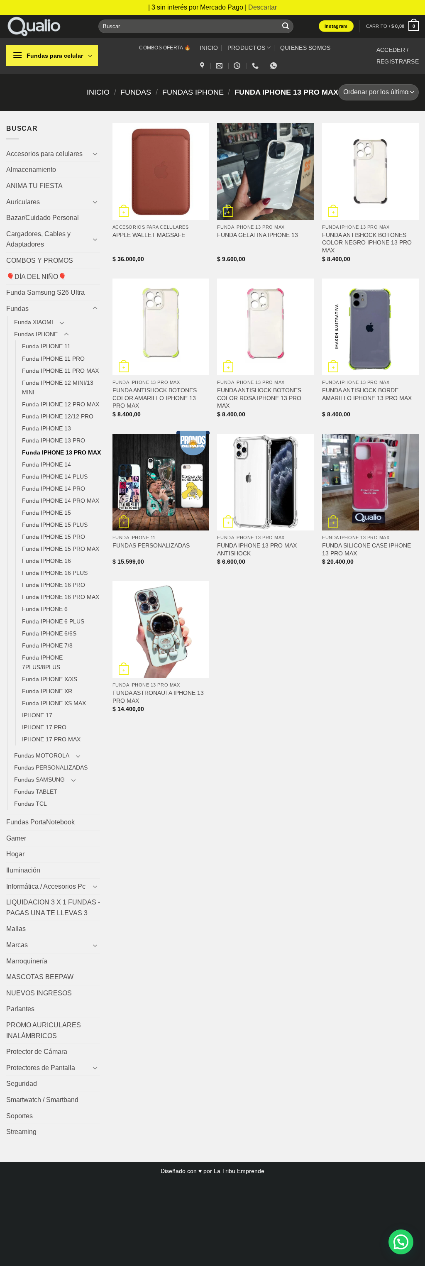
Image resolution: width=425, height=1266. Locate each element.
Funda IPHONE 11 (46, 346)
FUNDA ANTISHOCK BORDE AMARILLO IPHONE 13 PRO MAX (367, 394)
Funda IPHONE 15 (46, 512)
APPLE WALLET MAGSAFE (148, 235)
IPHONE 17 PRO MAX (51, 739)
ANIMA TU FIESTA (34, 185)
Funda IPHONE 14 (46, 464)
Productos (246, 47)
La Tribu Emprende (239, 1171)
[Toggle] (95, 154)
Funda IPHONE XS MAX (54, 703)
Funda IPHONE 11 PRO (53, 358)
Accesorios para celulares (44, 153)
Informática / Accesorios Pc (45, 886)
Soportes (19, 1115)
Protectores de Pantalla (40, 1067)
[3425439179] (256, 66)
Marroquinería (26, 961)
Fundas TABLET (35, 791)
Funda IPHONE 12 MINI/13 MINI (57, 387)
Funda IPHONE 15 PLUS (55, 524)
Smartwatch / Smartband (42, 1099)
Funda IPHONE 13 (46, 428)
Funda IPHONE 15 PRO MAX (60, 548)
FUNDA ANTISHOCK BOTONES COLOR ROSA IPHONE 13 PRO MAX (259, 398)
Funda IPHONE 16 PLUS (55, 572)
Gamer (16, 838)
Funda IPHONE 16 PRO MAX (60, 597)
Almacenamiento (31, 169)
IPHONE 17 (37, 715)
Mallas (16, 928)
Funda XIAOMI (33, 322)
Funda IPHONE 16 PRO (53, 585)
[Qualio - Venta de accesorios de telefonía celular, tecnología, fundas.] (46, 26)
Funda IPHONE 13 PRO (53, 440)
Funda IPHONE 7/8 (47, 645)
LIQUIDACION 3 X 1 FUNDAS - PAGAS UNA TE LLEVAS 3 (53, 908)
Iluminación (23, 870)
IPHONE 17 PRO (44, 727)
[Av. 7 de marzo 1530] (203, 66)
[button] (392, 26)
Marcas (17, 944)
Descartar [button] (262, 7)
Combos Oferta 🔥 (165, 48)
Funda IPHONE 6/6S (49, 633)
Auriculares (23, 201)
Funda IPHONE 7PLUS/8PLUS (42, 662)
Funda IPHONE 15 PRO (53, 536)
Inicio (209, 47)
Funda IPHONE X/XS (49, 679)
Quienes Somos (305, 47)
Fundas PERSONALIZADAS (51, 767)
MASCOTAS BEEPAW (39, 976)
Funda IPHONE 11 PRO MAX (60, 370)
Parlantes (20, 1008)
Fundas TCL (30, 803)
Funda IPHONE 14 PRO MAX (60, 500)
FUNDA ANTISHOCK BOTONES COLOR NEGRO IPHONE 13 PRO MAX (367, 243)
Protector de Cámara (36, 1051)
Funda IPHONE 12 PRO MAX (60, 404)
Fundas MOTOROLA (41, 755)
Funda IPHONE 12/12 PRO (57, 416)
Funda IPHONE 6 (45, 609)
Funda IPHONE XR (47, 691)
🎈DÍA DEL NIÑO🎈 (36, 276)
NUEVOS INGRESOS (39, 993)
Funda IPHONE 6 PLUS (53, 621)
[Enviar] (285, 26)
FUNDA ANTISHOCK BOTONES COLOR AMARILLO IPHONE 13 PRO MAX (154, 398)
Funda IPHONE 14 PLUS (55, 476)
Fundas (135, 92)
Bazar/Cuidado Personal (42, 217)
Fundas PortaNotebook (40, 822)
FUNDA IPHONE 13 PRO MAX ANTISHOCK (257, 549)
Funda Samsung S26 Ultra (45, 292)
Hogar (15, 854)
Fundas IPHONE (193, 92)
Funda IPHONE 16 (46, 560)
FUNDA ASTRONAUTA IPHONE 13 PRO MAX (158, 696)
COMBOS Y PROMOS (39, 260)
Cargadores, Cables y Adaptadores (38, 239)
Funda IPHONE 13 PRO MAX (61, 452)
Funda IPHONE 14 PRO (53, 488)
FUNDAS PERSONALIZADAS (151, 545)
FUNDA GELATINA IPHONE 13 (257, 235)
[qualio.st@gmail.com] (220, 66)
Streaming (21, 1131)
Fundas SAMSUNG (39, 779)
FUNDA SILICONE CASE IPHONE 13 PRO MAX (366, 549)
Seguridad (21, 1083)
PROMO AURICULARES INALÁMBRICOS (43, 1030)
